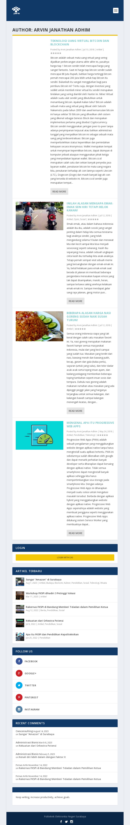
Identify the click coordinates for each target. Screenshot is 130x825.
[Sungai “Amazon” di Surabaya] (20, 582)
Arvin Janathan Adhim (71, 49)
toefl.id (20, 800)
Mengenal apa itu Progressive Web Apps (90, 424)
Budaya (50, 582)
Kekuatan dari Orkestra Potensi (44, 620)
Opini (76, 219)
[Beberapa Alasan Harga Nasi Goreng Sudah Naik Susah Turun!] (39, 326)
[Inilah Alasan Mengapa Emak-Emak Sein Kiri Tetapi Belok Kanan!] (39, 216)
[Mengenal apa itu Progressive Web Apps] (39, 435)
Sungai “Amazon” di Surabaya (43, 579)
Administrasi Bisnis (27, 742)
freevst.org (98, 797)
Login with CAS (65, 557)
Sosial (83, 219)
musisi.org (31, 800)
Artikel (99, 49)
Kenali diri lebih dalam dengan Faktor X (42, 757)
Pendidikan (79, 435)
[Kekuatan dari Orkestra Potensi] (20, 623)
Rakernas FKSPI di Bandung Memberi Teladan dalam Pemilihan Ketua (67, 607)
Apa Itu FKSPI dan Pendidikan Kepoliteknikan (52, 634)
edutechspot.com (81, 797)
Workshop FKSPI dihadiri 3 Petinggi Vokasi (50, 593)
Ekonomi (59, 582)
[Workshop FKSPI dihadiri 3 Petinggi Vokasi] (20, 595)
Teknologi (90, 435)
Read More (59, 191)
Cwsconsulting (24, 731)
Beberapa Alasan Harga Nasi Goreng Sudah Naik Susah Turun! (89, 316)
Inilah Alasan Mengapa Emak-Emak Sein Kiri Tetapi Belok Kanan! (90, 207)
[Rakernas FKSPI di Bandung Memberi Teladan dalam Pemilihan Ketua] (20, 609)
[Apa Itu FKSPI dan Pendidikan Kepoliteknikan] (20, 636)
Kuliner (67, 582)
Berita (43, 610)
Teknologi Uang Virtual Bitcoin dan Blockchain (79, 42)
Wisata (103, 582)
